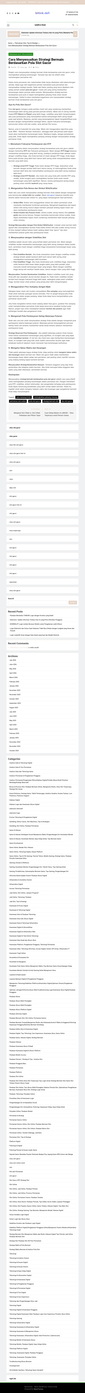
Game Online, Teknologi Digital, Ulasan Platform (26, 852)
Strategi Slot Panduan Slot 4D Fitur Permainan (25, 1241)
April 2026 (12, 673)
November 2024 (14, 746)
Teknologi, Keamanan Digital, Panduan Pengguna (26, 1353)
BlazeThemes (38, 1389)
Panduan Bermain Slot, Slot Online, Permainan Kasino (27, 1018)
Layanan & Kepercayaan (17, 975)
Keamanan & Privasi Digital (18, 906)
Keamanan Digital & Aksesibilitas (20, 927)
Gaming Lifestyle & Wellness (19, 863)
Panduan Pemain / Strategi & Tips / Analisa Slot (25, 1059)
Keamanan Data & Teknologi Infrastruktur (23, 923)
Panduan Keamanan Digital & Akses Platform (24, 1051)
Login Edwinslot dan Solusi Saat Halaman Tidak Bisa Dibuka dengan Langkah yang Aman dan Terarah (50, 2)
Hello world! (34, 648)
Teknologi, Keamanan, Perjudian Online (22, 1357)
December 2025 (14, 690)
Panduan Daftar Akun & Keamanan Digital (23, 1029)
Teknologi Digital (15, 1305)
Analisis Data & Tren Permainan (20, 767)
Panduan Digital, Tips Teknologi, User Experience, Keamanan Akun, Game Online (37, 1033)
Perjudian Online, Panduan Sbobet (21, 1111)
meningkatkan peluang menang (45, 397)
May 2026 (12, 669)
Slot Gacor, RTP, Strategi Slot (19, 1180)
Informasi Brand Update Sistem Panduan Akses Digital (28, 876)
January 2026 (14, 686)
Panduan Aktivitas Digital (18, 1014)
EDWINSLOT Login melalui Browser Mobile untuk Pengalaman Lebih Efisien (36, 624)
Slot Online (13, 1184)
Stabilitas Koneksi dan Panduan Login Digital (24, 1223)
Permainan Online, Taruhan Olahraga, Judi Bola (25, 1133)
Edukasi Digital (14, 800)
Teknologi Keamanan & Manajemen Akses (24, 1331)
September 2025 (15, 703)
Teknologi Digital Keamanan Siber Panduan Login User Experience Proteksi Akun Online (39, 1314)
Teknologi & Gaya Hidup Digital (20, 1271)
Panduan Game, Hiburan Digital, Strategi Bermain (26, 1038)
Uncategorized (14, 1366)
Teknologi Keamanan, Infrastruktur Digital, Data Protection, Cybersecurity (34, 1336)
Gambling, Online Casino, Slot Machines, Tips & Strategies (29, 822)
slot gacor (51, 195)
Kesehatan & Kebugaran (17, 962)
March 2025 (13, 729)
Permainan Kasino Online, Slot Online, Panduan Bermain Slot (30, 1124)
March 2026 (13, 677)
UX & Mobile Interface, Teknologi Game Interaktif (26, 1370)
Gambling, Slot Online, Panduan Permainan (24, 826)
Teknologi (12, 1254)
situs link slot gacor (16, 445)
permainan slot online (18, 401)
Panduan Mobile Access (17, 1055)
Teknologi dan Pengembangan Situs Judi (23, 1301)
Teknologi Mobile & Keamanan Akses (22, 1340)
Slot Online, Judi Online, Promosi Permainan (24, 1193)
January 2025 (14, 738)
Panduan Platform (15, 1072)
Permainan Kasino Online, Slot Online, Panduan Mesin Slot (29, 1128)
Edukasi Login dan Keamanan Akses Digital (24, 804)
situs (11, 479)
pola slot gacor (34, 401)
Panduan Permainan (16, 1068)
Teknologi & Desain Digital (18, 1262)
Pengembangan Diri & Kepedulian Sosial (23, 1103)
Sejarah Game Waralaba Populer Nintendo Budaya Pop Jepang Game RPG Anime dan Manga (41, 1154)
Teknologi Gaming (15, 1318)
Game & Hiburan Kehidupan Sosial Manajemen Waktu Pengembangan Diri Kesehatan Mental (41, 834)
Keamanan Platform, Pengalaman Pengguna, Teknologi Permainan (32, 945)
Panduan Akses (14, 997)
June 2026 (12, 664)
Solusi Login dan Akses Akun (19, 1219)
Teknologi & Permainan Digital (19, 1288)
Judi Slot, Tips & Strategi (17, 901)
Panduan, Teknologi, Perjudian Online (22, 1094)
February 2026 (14, 682)
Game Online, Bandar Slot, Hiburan (21, 847)
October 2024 (14, 751)
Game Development (16, 843)
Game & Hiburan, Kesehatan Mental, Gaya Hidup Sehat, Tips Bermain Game (35, 839)
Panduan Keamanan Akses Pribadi (21, 1046)
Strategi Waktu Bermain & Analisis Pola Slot (24, 1249)
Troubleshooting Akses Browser (20, 1361)
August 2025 (13, 708)
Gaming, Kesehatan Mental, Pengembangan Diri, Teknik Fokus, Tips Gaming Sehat (37, 867)
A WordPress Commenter (18, 648)
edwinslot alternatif (16, 809)
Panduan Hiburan (15, 1042)
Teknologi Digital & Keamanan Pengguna (23, 1310)
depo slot (12, 488)
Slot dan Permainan (16, 1172)
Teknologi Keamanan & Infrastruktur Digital (24, 1327)
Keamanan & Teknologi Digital (19, 910)
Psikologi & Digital (15, 1146)
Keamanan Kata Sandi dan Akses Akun (22, 940)
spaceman (13, 582)
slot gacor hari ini (15, 505)
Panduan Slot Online (16, 1076)
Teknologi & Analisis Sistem (19, 1258)
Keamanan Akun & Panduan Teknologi (22, 914)
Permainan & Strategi (16, 1116)
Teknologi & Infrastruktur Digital (20, 1275)
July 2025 (12, 712)
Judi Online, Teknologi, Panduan (20, 897)
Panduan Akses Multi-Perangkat (20, 1005)
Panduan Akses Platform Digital (20, 1010)
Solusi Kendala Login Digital (19, 1215)
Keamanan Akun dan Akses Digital (21, 919)
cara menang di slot (23, 397)
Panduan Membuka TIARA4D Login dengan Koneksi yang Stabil (31, 615)
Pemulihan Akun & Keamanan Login (21, 1098)
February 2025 (14, 733)
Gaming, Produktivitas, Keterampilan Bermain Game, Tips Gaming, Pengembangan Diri (39, 871)
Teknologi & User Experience (19, 1297)
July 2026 (12, 660)
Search (11, 598)
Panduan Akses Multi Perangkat (20, 1001)
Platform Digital (14, 1141)
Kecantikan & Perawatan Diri (19, 957)
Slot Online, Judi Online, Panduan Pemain (23, 1189)
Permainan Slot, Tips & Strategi (20, 54)
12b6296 (13, 67)
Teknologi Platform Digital (18, 1349)
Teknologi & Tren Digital (17, 1292)
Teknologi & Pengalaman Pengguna (21, 1284)
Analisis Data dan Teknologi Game (21, 771)
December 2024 (14, 742)
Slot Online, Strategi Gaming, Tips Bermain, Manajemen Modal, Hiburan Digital (36, 1210)
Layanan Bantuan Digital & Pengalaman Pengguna (26, 979)
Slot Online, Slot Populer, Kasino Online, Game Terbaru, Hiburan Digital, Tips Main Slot (39, 1206)
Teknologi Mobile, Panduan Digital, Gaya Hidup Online (27, 1344)
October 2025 (14, 699)
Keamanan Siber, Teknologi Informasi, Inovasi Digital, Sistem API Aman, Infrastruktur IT (39, 949)
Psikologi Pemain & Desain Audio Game (23, 1150)
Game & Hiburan (15, 830)
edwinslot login (14, 813)
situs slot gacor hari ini (17, 453)
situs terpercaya (15, 531)
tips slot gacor (67, 401)
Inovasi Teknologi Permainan (19, 888)
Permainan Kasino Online (18, 1120)
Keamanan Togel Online (17, 953)
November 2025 (14, 695)
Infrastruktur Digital (16, 884)
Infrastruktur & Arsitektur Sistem (20, 880)
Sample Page (40, 25)
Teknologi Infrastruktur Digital (19, 1323)
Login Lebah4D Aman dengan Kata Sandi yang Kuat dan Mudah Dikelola (34, 635)
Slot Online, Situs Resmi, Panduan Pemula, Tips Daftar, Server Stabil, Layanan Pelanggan (39, 1202)
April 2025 (12, 725)
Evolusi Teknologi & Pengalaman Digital (23, 817)
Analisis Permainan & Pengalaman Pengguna (24, 776)
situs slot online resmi (17, 1163)
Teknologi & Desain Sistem (18, 1267)
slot (10, 471)
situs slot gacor (14, 462)
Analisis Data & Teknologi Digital (20, 763)
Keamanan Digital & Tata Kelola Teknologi (23, 936)
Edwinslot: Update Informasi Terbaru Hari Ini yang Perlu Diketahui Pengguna (39, 33)
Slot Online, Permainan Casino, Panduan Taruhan (26, 1197)
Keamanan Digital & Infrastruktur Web (22, 932)
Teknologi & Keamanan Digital (19, 1280)
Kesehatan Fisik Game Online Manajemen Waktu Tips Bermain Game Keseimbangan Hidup (40, 966)
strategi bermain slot (50, 401)
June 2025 (12, 716)
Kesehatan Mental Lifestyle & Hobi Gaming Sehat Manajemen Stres (32, 970)
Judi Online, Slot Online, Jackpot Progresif (23, 893)
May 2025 (12, 720)
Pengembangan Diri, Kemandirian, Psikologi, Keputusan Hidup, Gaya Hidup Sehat (37, 1107)
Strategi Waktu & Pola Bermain (20, 1245)
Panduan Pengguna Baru (17, 1063)
